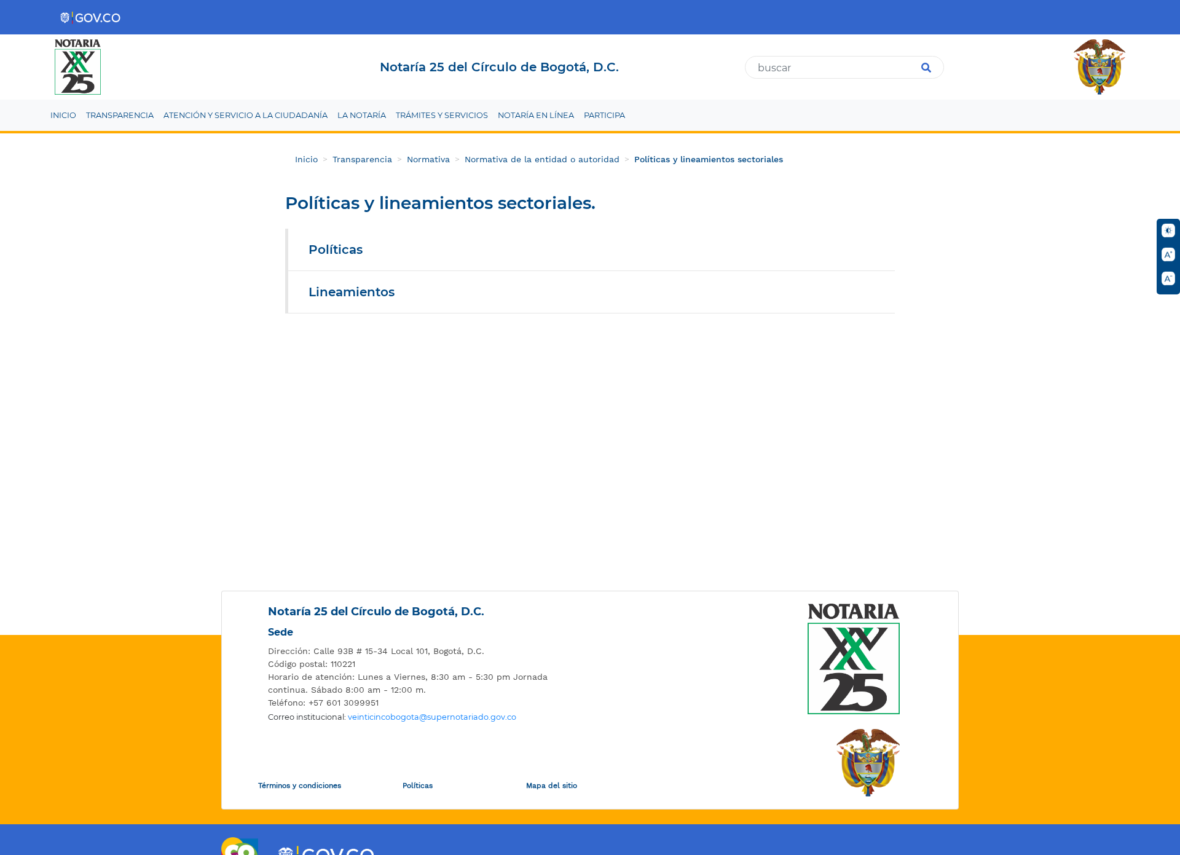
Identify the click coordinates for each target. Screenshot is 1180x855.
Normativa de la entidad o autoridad (542, 159)
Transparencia (362, 159)
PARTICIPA (604, 115)
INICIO (63, 115)
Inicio (306, 159)
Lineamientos (352, 292)
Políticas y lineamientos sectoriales (708, 159)
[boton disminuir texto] (1168, 278)
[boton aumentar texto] (1168, 254)
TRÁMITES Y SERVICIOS (442, 115)
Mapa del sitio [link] (551, 785)
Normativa (428, 159)
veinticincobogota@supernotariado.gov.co (432, 717)
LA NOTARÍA (361, 115)
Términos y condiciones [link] (299, 785)
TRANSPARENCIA (120, 115)
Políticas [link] (418, 785)
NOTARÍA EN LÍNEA (536, 115)
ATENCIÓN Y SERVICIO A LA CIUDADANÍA (245, 115)
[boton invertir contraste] (1168, 230)
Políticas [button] (336, 249)
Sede (280, 632)
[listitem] (415, 651)
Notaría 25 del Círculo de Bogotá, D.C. (376, 611)
